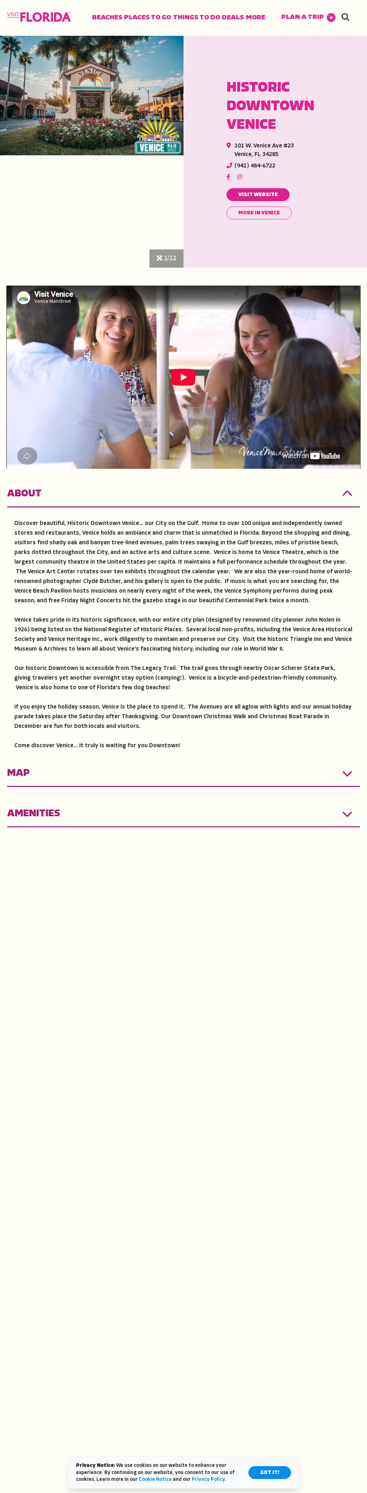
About (24, 494)
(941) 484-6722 (254, 166)
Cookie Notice (155, 1479)
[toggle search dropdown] (345, 18)
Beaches (107, 17)
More (255, 17)
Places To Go (147, 17)
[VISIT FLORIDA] (39, 17)
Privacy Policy (208, 1479)
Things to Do (196, 17)
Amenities (33, 814)
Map (18, 773)
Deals (233, 17)
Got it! (269, 1472)
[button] (308, 18)
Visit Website (258, 195)
